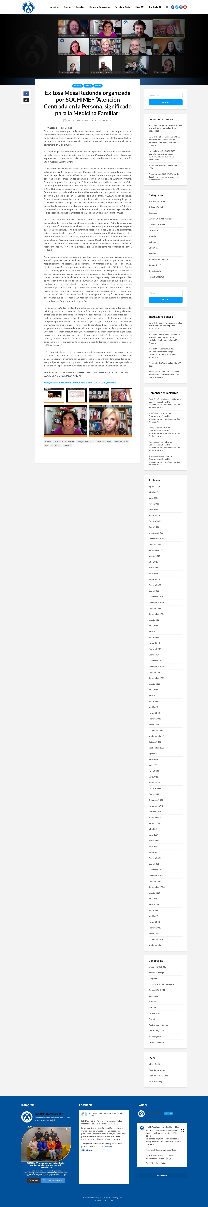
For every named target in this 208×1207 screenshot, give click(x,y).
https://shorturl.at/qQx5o (165, 1150)
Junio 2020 (154, 904)
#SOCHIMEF (169, 1155)
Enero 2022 (154, 794)
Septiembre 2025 (156, 550)
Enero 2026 (154, 527)
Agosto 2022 (154, 753)
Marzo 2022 (154, 782)
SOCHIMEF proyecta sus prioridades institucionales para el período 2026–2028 (165, 128)
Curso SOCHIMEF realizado (161, 218)
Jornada (152, 236)
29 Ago (178, 1127)
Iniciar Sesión (155, 1064)
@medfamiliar (166, 1127)
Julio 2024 (153, 625)
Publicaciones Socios (158, 259)
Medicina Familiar (104, 441)
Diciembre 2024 (156, 596)
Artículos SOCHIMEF (158, 201)
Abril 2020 (153, 916)
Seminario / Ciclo (156, 265)
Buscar (165, 102)
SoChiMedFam (153, 1127)
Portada (98, 86)
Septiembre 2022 (156, 748)
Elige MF (139, 7)
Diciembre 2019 (156, 939)
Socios (67, 7)
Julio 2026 (153, 492)
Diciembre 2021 (156, 800)
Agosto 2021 (154, 823)
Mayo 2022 (154, 771)
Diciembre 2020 (156, 869)
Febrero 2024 (155, 649)
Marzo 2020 (154, 922)
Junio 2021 (153, 835)
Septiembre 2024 (157, 614)
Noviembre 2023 (156, 666)
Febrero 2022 (155, 788)
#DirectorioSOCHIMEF (156, 1158)
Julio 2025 (153, 562)
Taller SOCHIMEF (156, 277)
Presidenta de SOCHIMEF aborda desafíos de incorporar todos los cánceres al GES (164, 177)
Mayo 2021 (154, 840)
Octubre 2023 (155, 672)
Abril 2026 (153, 509)
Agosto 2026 (154, 486)
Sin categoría (155, 271)
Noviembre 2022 (156, 736)
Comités (80, 7)
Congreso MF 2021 (85, 441)
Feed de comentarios (158, 1075)
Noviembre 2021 (156, 806)
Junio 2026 (153, 498)
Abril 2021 (153, 846)
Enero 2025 (154, 591)
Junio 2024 (154, 631)
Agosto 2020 (155, 893)
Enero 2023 (154, 724)
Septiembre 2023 (156, 678)
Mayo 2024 (154, 637)
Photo (89, 1150)
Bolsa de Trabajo (156, 207)
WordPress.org (155, 1081)
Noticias (88, 86)
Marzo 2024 (154, 643)
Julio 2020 (153, 898)
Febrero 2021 (155, 858)
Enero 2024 (154, 654)
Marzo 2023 (154, 713)
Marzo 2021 (154, 852)
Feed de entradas (157, 1070)
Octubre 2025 (155, 544)
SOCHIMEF (56, 445)
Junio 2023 (153, 695)
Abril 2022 (153, 777)
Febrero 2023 (155, 718)
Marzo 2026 (154, 515)
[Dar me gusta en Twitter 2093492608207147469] (157, 1163)
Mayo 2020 (154, 910)
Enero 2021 (154, 864)
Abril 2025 (153, 573)
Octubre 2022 (155, 742)
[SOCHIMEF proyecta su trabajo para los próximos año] (46, 1151)
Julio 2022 (153, 759)
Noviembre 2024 (156, 602)
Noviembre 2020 (156, 875)
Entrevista (153, 230)
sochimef (71, 120)
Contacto (153, 7)
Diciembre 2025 (156, 533)
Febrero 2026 (155, 521)
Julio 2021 (153, 829)
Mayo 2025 (154, 567)
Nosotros (54, 7)
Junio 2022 (153, 765)
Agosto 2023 (154, 684)
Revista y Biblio (123, 7)
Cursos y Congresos (99, 7)
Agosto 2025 (154, 556)
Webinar (67, 445)
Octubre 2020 (155, 881)
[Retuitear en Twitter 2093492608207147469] (152, 1163)
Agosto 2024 (154, 620)
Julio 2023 (153, 689)
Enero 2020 (154, 933)
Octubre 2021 (155, 811)
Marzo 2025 (154, 579)
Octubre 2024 (155, 608)
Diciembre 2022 (156, 730)
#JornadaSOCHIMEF (154, 1155)
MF (46, 445)
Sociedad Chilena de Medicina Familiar (106, 1113)
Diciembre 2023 (156, 660)
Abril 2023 (153, 707)
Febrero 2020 (155, 927)
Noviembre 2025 (156, 538)
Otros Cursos (155, 248)
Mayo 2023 (154, 701)
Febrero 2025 (155, 585)
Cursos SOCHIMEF (157, 224)
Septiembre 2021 (156, 817)
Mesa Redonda (121, 441)
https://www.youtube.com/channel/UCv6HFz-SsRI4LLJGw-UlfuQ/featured (80, 382)
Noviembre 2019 (156, 945)
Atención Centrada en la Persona (59, 441)
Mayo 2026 (154, 504)
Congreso (77, 86)
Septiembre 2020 (157, 887)
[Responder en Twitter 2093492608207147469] (147, 1163)
